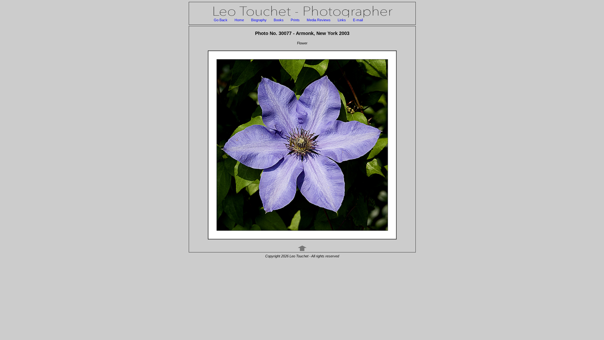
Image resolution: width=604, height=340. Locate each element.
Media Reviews (319, 20)
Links (342, 20)
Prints (295, 20)
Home (239, 20)
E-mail (358, 20)
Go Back (220, 20)
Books (279, 20)
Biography (259, 20)
